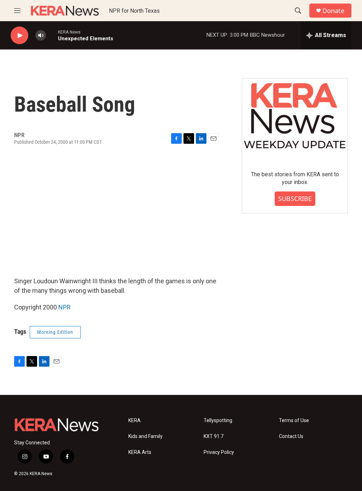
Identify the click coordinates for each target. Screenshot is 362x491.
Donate (333, 10)
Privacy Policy (219, 452)
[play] (19, 35)
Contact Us (291, 436)
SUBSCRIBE (295, 198)
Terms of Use (294, 420)
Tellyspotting (218, 420)
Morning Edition (55, 332)
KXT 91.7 (213, 436)
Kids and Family (145, 436)
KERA (134, 420)
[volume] (41, 35)
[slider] (52, 35)
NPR (64, 307)
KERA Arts (139, 452)
